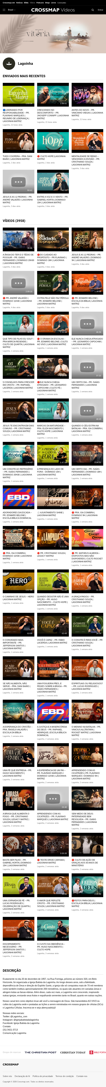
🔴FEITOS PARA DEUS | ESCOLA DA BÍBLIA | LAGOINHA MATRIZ (87, 903)
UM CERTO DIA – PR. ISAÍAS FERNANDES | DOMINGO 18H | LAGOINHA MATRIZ (87, 472)
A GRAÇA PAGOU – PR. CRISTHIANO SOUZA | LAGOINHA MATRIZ (83, 599)
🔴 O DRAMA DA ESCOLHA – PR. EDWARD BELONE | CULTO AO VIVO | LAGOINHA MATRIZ (52, 342)
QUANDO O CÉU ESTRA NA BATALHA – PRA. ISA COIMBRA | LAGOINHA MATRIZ (87, 428)
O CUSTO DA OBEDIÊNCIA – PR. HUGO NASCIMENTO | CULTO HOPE (51, 947)
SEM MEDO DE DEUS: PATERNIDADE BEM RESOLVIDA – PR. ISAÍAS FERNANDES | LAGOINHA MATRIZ (84, 819)
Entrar (100, 10)
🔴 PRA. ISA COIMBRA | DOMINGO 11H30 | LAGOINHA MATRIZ (17, 556)
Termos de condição (64, 1076)
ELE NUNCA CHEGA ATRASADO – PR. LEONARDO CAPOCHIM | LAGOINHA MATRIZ (87, 342)
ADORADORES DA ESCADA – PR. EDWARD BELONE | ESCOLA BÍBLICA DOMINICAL (17, 515)
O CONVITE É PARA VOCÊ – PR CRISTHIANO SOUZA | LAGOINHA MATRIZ (87, 643)
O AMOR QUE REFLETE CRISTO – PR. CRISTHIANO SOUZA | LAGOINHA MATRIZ (51, 903)
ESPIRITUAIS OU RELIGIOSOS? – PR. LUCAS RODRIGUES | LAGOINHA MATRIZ (87, 686)
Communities (61, 3)
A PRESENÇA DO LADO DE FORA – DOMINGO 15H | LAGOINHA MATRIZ (50, 472)
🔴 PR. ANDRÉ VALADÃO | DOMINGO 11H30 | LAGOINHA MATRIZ (17, 301)
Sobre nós (7, 1076)
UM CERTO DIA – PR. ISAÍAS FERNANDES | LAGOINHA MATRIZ (86, 385)
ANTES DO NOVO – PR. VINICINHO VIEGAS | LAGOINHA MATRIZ (87, 113)
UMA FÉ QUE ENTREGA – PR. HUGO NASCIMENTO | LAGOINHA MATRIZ (17, 773)
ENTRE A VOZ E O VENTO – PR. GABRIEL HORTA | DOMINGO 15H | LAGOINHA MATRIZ (52, 200)
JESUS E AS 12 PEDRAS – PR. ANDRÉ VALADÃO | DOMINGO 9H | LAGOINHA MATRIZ (86, 258)
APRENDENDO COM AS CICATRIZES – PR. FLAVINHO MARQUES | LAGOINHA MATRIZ (52, 816)
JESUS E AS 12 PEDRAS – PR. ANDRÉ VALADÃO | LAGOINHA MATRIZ (18, 200)
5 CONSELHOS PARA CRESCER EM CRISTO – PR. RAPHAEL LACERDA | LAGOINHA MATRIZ (18, 385)
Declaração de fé (22, 1076)
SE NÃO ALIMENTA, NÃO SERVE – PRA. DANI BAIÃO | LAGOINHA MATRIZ (16, 686)
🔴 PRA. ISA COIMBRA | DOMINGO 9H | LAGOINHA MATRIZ (84, 515)
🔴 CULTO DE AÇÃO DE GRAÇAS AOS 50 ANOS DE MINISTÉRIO (85, 863)
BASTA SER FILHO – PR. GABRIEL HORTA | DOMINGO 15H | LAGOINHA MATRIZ (17, 863)
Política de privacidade (43, 1076)
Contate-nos (81, 1076)
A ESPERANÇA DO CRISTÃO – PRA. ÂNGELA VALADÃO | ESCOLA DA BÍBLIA (17, 730)
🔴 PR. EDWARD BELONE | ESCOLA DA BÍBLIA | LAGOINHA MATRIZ (87, 301)
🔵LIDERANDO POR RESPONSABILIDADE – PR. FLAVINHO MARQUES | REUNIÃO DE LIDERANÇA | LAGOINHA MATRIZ (16, 115)
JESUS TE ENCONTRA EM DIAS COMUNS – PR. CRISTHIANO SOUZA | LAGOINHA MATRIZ (18, 428)
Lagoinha (6, 125)
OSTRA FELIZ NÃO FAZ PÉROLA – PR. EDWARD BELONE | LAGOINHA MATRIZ (52, 301)
